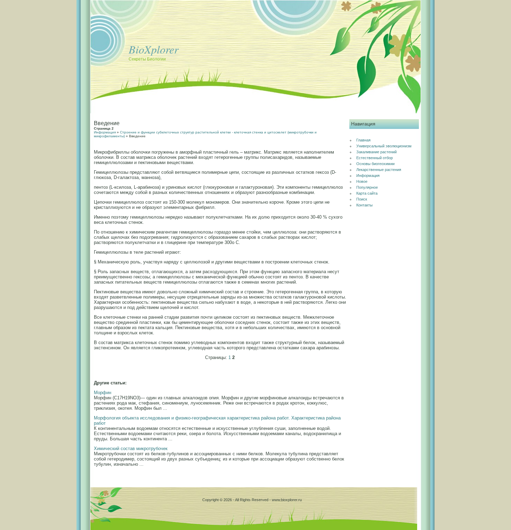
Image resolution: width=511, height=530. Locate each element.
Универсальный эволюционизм (384, 146)
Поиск (361, 199)
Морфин (102, 392)
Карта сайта (367, 193)
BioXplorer (153, 49)
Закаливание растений (376, 152)
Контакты (364, 205)
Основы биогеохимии (375, 164)
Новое (361, 181)
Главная (363, 140)
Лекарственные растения (378, 170)
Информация (105, 132)
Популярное (367, 187)
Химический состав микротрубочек (131, 448)
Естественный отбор (374, 158)
